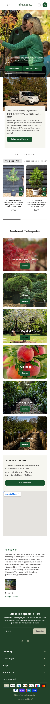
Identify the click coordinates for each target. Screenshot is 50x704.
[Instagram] (28, 641)
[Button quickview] (21, 189)
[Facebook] (22, 641)
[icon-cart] (39, 5)
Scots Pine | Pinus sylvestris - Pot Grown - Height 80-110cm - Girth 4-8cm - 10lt (13, 203)
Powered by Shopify (25, 699)
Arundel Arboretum (28, 695)
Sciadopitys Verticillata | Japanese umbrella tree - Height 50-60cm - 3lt (37, 203)
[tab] (9, 73)
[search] (8, 5)
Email (8, 631)
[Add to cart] (21, 194)
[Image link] (25, 290)
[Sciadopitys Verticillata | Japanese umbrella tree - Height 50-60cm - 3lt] (36, 181)
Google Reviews (11, 597)
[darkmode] (45, 4)
